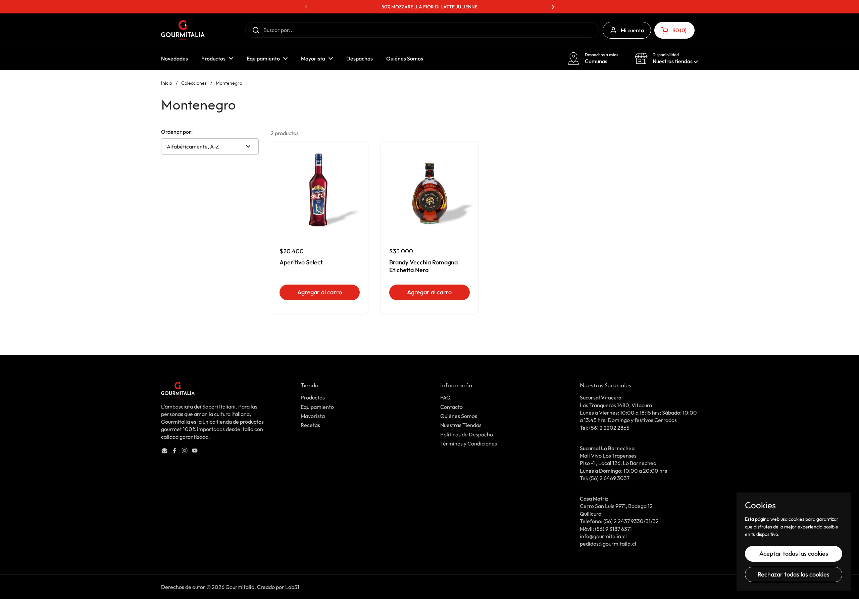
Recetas (310, 425)
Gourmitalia (239, 587)
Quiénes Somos (458, 416)
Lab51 (292, 587)
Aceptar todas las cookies (793, 553)
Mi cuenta (632, 30)
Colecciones (194, 83)
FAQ (445, 397)
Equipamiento (317, 406)
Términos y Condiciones (468, 443)
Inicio (166, 83)
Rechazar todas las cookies (793, 574)
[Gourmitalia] (183, 30)
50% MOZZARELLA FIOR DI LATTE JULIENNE (429, 6)
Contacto (451, 406)
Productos (313, 397)
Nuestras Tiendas (461, 425)
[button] (674, 30)
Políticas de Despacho (466, 434)
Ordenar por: (177, 131)
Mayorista (313, 416)
